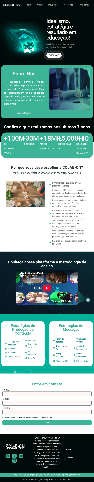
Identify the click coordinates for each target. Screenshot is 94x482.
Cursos (40, 5)
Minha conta (83, 5)
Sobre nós (68, 5)
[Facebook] (8, 456)
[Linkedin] (14, 460)
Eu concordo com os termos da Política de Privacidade (28, 417)
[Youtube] (21, 456)
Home (29, 5)
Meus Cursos (53, 5)
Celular (6, 408)
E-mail (5, 399)
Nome (5, 389)
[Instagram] (14, 456)
